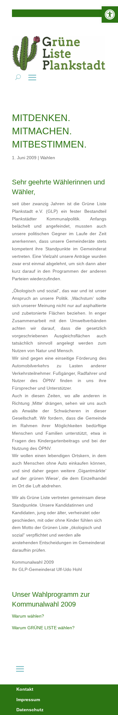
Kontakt (24, 689)
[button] (110, 14)
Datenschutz (29, 709)
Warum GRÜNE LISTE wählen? (43, 627)
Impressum (28, 699)
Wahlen (47, 157)
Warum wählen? (28, 616)
